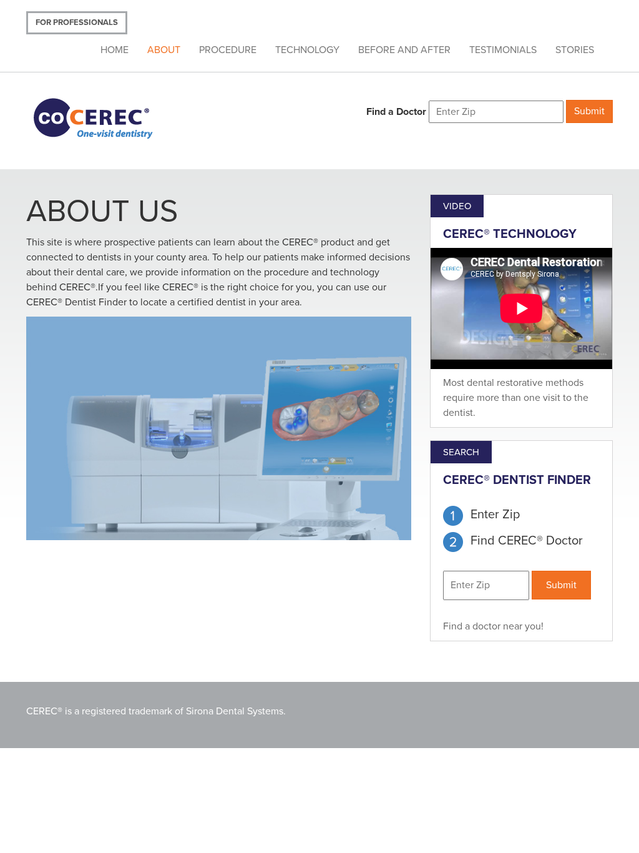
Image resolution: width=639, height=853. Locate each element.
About (163, 50)
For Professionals (77, 22)
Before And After (404, 50)
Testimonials (503, 50)
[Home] (109, 117)
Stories (574, 50)
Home (114, 50)
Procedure (227, 50)
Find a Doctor (396, 112)
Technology (307, 50)
